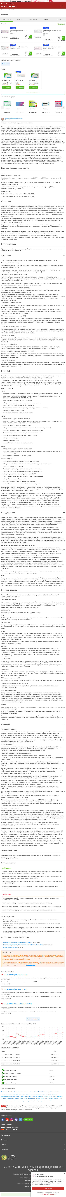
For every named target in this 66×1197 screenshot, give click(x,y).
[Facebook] (2, 1119)
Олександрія (60, 1096)
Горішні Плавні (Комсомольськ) (41, 1091)
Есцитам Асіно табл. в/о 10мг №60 (19, 30)
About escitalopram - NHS (10, 947)
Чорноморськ (40, 1101)
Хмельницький (17, 1101)
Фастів (2, 1101)
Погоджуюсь (64, 1173)
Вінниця (31, 1091)
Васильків (26, 1091)
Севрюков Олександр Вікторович (14, 118)
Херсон (11, 1101)
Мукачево (40, 1096)
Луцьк (26, 1096)
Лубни (22, 1096)
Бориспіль (10, 1091)
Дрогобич (57, 1091)
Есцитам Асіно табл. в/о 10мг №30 (52, 30)
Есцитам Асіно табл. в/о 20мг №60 (19, 47)
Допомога (4, 1140)
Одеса (54, 1096)
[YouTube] (7, 1119)
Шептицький (47, 1101)
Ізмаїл (23, 1094)
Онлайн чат (29, 1119)
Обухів (50, 1096)
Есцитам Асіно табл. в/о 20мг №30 (52, 47)
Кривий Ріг (54, 1094)
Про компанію (5, 1135)
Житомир (3, 1094)
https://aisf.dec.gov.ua (30, 965)
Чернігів (34, 1101)
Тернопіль (50, 1098)
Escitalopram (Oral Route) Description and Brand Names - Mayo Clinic (23, 945)
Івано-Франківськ (17, 1094)
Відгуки (59, 19)
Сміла (42, 1098)
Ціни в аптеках (33, 19)
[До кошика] (30, 36)
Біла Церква (4, 1091)
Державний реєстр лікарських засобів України (17, 942)
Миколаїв (35, 1096)
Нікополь (46, 1096)
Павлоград (3, 1098)
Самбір (38, 1098)
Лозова (17, 1096)
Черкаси (24, 1101)
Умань (60, 1098)
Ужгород (56, 1098)
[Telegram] (20, 1119)
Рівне (21, 1098)
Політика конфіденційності (48, 1194)
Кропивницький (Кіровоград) (8, 1096)
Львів (30, 1096)
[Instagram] (11, 1119)
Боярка (15, 1091)
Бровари (21, 1091)
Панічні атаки (5, 63)
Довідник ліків (11, 9)
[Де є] (26, 36)
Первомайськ (10, 1098)
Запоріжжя (9, 1094)
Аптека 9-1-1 (10, 6)
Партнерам (4, 1149)
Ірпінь (27, 1094)
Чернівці (29, 1101)
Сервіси (3, 1144)
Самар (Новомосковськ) (29, 1098)
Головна (3, 9)
